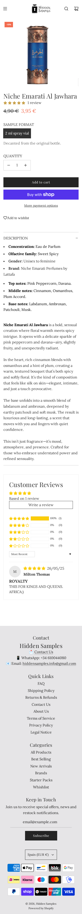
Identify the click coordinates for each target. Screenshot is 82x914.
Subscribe (41, 835)
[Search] (66, 9)
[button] (19, 518)
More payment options (41, 205)
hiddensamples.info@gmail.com (49, 663)
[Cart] (76, 9)
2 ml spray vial (17, 133)
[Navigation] (5, 9)
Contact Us (43, 652)
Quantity (12, 156)
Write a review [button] (41, 505)
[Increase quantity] (25, 165)
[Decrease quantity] (9, 165)
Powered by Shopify (41, 908)
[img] (34, 568)
